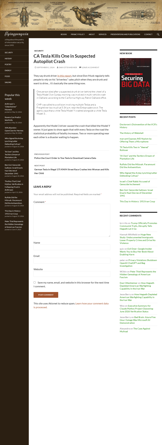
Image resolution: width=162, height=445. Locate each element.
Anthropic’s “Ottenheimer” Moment (11, 107)
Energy (8, 70)
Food (7, 76)
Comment (40, 201)
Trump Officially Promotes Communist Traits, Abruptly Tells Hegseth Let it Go (138, 226)
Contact (148, 34)
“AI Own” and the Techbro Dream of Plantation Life (12, 154)
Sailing (8, 82)
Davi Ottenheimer (68, 67)
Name (37, 242)
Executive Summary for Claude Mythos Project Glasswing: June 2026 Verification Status (136, 308)
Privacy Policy (78, 34)
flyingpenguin (16, 33)
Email (37, 255)
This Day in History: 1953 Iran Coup (137, 201)
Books (64, 34)
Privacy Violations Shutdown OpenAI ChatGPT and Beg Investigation (138, 263)
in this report (64, 75)
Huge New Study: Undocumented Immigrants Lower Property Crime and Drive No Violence (138, 238)
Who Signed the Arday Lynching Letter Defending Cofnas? (14, 141)
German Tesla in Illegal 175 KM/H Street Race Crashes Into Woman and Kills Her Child (71, 169)
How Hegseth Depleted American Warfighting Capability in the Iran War (137, 286)
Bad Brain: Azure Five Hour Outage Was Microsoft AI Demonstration (138, 320)
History (8, 58)
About (92, 34)
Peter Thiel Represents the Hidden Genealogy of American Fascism (138, 274)
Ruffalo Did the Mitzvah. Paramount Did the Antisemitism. (137, 165)
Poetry (8, 64)
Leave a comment (90, 67)
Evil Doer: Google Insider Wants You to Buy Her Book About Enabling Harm (136, 251)
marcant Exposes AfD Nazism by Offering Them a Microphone (136, 140)
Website (38, 269)
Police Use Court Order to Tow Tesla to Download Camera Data (65, 156)
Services (102, 34)
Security (39, 51)
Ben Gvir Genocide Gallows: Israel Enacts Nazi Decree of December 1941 (136, 193)
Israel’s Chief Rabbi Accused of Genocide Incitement (135, 183)
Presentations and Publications (125, 34)
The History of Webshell (131, 133)
